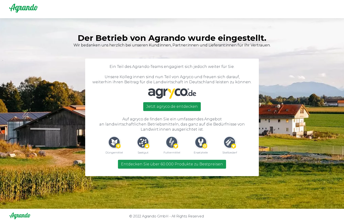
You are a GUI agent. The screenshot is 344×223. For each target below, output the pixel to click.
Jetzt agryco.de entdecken (172, 106)
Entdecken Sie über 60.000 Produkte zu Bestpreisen (172, 164)
